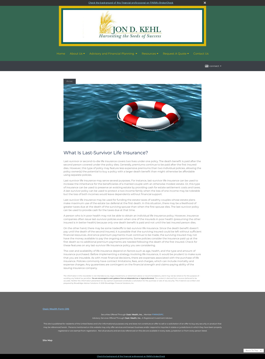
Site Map (47, 340)
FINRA (155, 314)
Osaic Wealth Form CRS (56, 309)
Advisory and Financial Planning (112, 53)
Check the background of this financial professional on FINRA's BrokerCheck (130, 2)
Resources (149, 53)
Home (61, 53)
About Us (76, 53)
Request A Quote (174, 53)
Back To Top (252, 350)
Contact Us (201, 53)
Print (70, 81)
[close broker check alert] (205, 3)
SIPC (161, 314)
